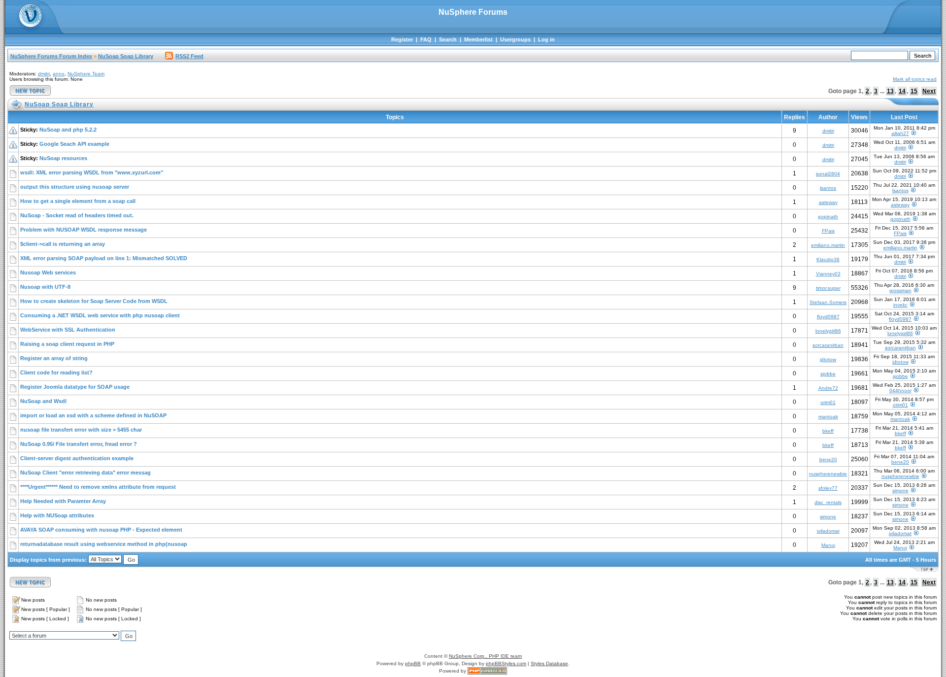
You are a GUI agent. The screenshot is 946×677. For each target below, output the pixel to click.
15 (914, 91)
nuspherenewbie (828, 473)
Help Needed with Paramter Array (63, 501)
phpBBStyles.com (506, 663)
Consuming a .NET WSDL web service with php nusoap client (100, 315)
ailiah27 (900, 133)
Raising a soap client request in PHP (67, 344)
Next (929, 91)
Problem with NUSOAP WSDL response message (83, 230)
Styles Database (549, 663)
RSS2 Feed (189, 56)
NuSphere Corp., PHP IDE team (485, 656)
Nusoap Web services (48, 272)
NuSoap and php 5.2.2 (68, 130)
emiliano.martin (828, 245)
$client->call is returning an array (62, 244)
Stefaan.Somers (828, 302)
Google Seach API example (74, 144)
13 (890, 91)
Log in (546, 39)
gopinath (828, 216)
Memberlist (478, 39)
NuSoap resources (63, 158)
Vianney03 (828, 273)
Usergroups (515, 39)
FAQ (426, 39)
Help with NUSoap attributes (57, 515)
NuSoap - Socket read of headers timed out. (77, 215)
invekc (900, 304)
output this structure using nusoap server (74, 187)
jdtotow (828, 359)
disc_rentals (828, 502)
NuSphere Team (86, 73)
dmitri (44, 73)
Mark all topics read (915, 79)
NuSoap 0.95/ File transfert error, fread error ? (78, 444)
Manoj (828, 545)
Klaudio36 (828, 259)
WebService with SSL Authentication (67, 330)
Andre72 (828, 388)
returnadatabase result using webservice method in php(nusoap (103, 544)
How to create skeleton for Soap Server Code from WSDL (94, 301)
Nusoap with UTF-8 (45, 287)
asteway (828, 202)
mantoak (828, 416)
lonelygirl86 (828, 331)
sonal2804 (828, 173)
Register (402, 39)
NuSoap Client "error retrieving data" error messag (85, 472)
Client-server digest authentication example (77, 458)
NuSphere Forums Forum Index (51, 56)
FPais (828, 231)
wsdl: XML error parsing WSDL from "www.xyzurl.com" (91, 172)
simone (900, 490)
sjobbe (828, 373)
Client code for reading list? (56, 372)
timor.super (828, 288)
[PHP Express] (487, 671)
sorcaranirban (828, 345)
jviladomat (828, 531)
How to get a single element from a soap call (77, 201)
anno (59, 73)
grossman (900, 290)
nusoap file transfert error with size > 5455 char (81, 430)
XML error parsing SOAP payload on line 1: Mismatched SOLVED (103, 258)
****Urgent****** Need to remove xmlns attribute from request (98, 487)
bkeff (828, 431)
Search (448, 39)
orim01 (828, 402)
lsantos (828, 188)
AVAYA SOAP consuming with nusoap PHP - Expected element (101, 530)
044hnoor (900, 390)
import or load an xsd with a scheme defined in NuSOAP (93, 415)
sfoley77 (828, 488)
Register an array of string (54, 358)
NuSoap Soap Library (125, 56)
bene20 (828, 459)
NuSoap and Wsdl (43, 401)
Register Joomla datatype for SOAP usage (75, 387)
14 (902, 91)
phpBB (413, 663)
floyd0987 (828, 316)
